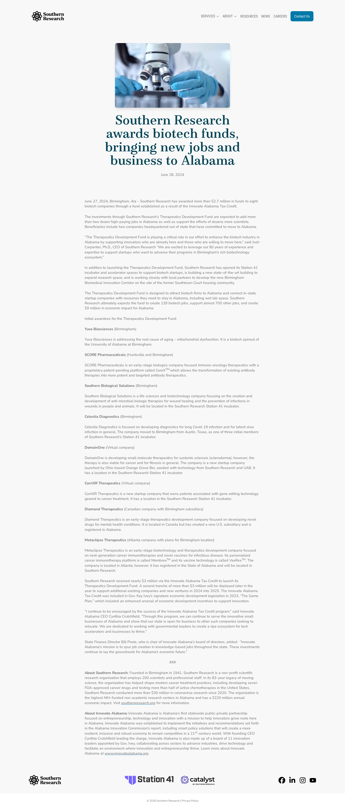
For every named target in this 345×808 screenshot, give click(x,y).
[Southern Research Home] (48, 16)
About (228, 16)
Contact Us (302, 16)
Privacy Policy (190, 801)
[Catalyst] (198, 780)
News (265, 16)
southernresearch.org (138, 703)
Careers (280, 16)
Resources (249, 16)
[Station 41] (149, 780)
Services (208, 16)
